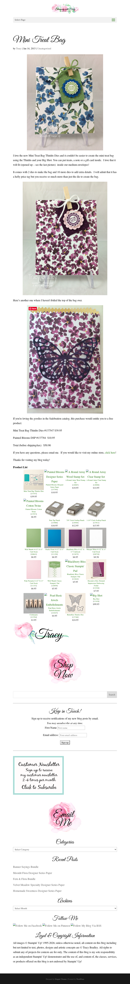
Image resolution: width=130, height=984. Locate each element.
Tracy (18, 48)
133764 (33, 617)
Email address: (51, 735)
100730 (96, 554)
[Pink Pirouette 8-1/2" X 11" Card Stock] (34, 577)
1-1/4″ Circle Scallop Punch (96, 520)
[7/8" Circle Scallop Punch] (75, 517)
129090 (96, 485)
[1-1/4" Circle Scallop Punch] (96, 517)
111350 (54, 554)
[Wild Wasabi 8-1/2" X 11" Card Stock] (34, 546)
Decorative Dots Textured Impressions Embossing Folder (96, 583)
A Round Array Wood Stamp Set (75, 481)
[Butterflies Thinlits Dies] (75, 611)
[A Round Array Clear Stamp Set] (96, 476)
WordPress (80, 979)
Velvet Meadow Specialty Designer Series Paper (38, 885)
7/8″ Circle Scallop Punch (75, 520)
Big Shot (96, 599)
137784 (54, 489)
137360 (75, 617)
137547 (33, 493)
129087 (75, 485)
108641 (33, 554)
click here (110, 452)
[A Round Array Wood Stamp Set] (75, 476)
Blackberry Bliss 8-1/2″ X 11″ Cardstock (75, 550)
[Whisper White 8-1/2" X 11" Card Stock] (96, 546)
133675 (75, 554)
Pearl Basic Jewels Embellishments (54, 609)
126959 (54, 585)
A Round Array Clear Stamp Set (96, 481)
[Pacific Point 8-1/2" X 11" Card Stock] (54, 546)
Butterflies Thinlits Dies (75, 614)
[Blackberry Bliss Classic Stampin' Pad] (75, 570)
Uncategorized (44, 48)
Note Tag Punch (54, 520)
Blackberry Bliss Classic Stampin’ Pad (75, 575)
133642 (75, 579)
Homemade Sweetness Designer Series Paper (37, 890)
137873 (33, 514)
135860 (54, 522)
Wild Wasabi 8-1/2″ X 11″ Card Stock (34, 550)
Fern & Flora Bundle (24, 879)
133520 (96, 588)
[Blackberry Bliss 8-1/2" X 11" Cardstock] (75, 546)
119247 (54, 613)
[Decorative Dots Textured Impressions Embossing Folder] (96, 577)
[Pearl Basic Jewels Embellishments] (54, 604)
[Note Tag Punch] (54, 517)
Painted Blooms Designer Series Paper (54, 485)
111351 (33, 585)
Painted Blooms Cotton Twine (34, 510)
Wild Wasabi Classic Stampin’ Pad (55, 582)
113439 (96, 601)
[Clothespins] (34, 611)
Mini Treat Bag (39, 40)
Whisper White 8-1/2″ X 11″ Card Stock (96, 550)
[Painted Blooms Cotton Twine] (34, 505)
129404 (75, 522)
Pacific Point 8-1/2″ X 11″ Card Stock (55, 550)
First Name (51, 727)
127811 (96, 522)
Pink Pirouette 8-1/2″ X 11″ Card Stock (33, 582)
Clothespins (34, 614)
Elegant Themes (61, 979)
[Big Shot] (96, 595)
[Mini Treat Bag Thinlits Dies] (34, 487)
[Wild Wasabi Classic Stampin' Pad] (54, 577)
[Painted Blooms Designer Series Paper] (54, 481)
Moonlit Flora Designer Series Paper (32, 873)
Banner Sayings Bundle (25, 866)
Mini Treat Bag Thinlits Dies (34, 491)
